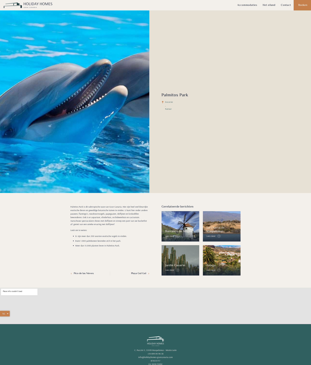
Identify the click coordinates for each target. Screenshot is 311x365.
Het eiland (269, 5)
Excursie (169, 102)
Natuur (168, 108)
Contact (286, 5)
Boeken (302, 5)
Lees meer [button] (169, 236)
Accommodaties (247, 5)
